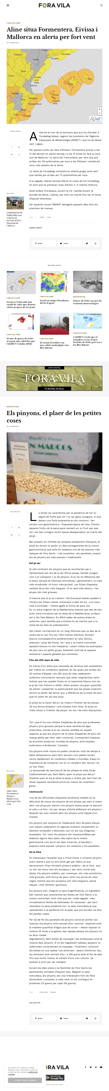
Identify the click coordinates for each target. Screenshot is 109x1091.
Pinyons (53, 992)
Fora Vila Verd (13, 23)
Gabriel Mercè (15, 131)
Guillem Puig (15, 511)
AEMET (42, 217)
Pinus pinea (44, 992)
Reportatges (79, 297)
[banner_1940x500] (54, 378)
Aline (49, 217)
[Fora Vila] (54, 5)
